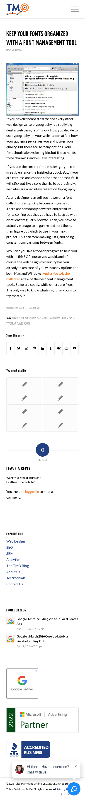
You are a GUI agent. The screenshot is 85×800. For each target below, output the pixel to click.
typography (12, 323)
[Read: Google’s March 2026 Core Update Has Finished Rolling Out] (10, 639)
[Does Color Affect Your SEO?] (60, 384)
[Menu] (72, 9)
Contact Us (14, 584)
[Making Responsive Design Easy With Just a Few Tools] (24, 411)
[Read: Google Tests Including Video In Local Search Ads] (10, 621)
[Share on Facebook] (11, 348)
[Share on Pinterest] (35, 348)
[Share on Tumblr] (50, 348)
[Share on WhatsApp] (27, 348)
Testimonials (15, 578)
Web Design (17, 50)
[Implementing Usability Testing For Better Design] (60, 398)
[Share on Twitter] (18, 348)
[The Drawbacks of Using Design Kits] (24, 384)
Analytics (13, 560)
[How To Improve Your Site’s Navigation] (24, 425)
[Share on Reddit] (66, 348)
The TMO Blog (17, 566)
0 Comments (34, 308)
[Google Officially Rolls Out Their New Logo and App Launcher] (60, 425)
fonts (72, 318)
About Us (13, 572)
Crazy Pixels (36, 318)
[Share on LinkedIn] (42, 348)
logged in (32, 492)
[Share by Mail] (74, 348)
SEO (9, 547)
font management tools (56, 318)
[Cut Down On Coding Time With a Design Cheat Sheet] (24, 398)
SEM (9, 553)
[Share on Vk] (58, 348)
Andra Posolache (20, 318)
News (8, 50)
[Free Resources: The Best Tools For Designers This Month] (60, 411)
